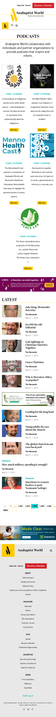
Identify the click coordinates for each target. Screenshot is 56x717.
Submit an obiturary (28, 667)
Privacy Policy (32, 703)
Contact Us (49, 703)
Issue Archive (28, 627)
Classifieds (28, 688)
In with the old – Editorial (34, 326)
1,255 (41, 506)
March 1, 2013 (31, 318)
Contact (28, 594)
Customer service (28, 623)
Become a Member (43, 5)
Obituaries (28, 683)
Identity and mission (28, 582)
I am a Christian (34, 362)
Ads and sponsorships (28, 659)
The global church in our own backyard (39, 446)
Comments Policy (41, 703)
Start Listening (14, 94)
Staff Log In (28, 695)
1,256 (49, 506)
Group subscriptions (28, 614)
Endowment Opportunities (28, 647)
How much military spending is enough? (25, 464)
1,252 (20, 506)
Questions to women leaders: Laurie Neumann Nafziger (37, 485)
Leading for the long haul (39, 412)
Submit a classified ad (28, 663)
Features (6, 460)
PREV (5, 510)
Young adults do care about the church (37, 428)
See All (14, 130)
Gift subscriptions (28, 619)
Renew (27, 5)
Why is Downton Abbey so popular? (38, 379)
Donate (28, 639)
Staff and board (28, 577)
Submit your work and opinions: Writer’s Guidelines (28, 590)
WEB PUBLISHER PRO (31, 705)
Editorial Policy (28, 586)
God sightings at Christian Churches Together (36, 345)
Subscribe (20, 5)
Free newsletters (28, 679)
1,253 (27, 506)
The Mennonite (31, 314)
